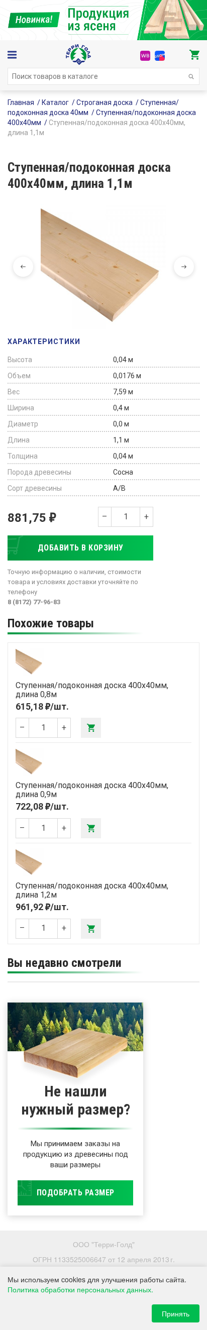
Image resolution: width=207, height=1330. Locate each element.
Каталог (55, 102)
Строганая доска (104, 102)
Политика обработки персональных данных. (80, 1289)
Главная (21, 102)
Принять (175, 1313)
